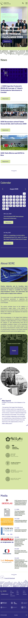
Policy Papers (25, 594)
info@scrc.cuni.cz (4, 594)
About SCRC (12, 592)
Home (11, 591)
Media (11, 594)
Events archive (12, 595)
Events (24, 591)
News (17, 591)
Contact (18, 594)
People (14, 350)
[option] (14, 396)
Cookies (16, 615)
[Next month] (25, 189)
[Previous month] (2, 189)
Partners (24, 592)
